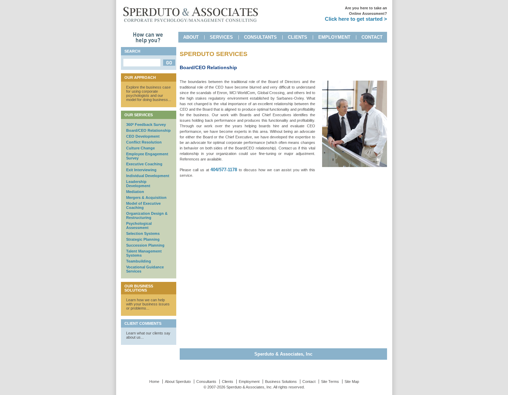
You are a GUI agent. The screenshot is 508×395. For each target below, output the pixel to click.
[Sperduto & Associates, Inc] (191, 25)
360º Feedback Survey (146, 124)
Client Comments (142, 323)
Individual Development (147, 176)
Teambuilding (138, 261)
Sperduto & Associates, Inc (283, 354)
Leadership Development (138, 184)
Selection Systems (143, 233)
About (191, 37)
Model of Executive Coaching (143, 205)
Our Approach (140, 77)
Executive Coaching (144, 164)
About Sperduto (178, 381)
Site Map (352, 381)
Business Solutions (281, 381)
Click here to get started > (356, 19)
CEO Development (143, 136)
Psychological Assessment (139, 225)
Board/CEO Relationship (148, 130)
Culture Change (140, 148)
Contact (372, 37)
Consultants (260, 37)
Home (154, 381)
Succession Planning (145, 245)
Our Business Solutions (138, 288)
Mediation (135, 192)
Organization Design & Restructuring (147, 215)
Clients (297, 37)
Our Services (138, 115)
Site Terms (330, 381)
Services (221, 37)
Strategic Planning (143, 239)
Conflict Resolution (144, 142)
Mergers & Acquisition (146, 197)
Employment (334, 37)
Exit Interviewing (141, 170)
